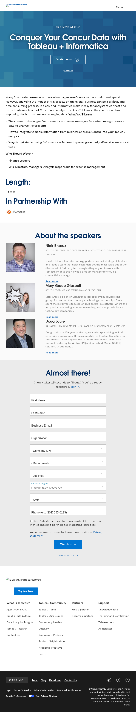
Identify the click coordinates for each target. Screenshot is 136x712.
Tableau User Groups (51, 616)
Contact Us (13, 635)
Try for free (25, 591)
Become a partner (82, 616)
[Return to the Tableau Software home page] (18, 4)
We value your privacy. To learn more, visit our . (66, 533)
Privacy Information (44, 690)
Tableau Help (106, 622)
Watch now (64, 59)
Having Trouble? (68, 555)
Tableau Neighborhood (52, 641)
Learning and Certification (113, 616)
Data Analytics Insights (20, 622)
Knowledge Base (108, 609)
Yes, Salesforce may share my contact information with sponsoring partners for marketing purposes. (65, 522)
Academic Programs (50, 647)
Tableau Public (47, 609)
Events (42, 654)
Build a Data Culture (18, 616)
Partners (77, 603)
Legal (8, 690)
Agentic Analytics (17, 609)
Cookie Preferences (16, 696)
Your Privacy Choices (46, 696)
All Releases (105, 628)
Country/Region (39, 483)
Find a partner (80, 609)
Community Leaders (50, 622)
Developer (55, 680)
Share (69, 70)
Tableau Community (52, 603)
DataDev (44, 628)
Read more (52, 281)
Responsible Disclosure (69, 690)
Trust (35, 680)
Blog (43, 680)
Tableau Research (17, 628)
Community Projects (51, 635)
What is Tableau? (18, 603)
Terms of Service (22, 690)
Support (103, 603)
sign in (75, 387)
